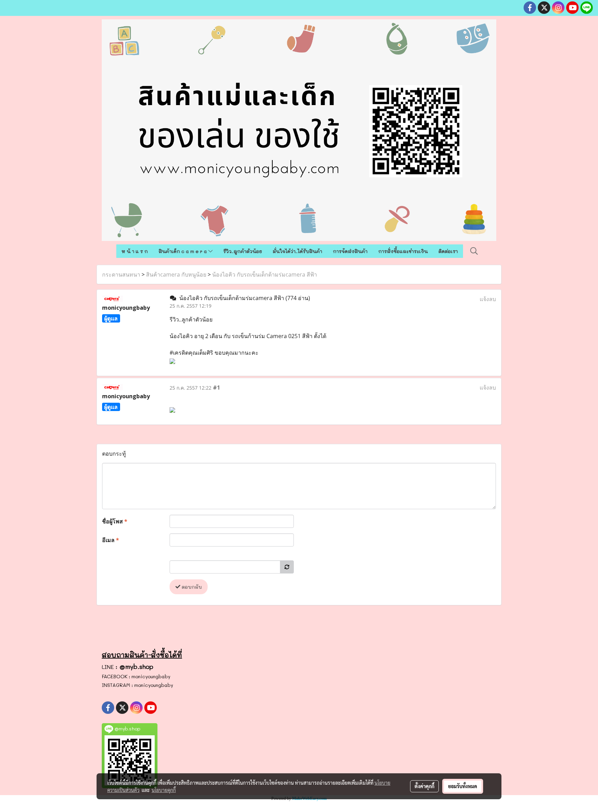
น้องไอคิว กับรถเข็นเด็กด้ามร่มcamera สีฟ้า (264, 274)
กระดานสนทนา (121, 274)
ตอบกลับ (191, 587)
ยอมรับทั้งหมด (462, 786)
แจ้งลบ (488, 299)
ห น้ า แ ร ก (134, 251)
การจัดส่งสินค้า (350, 251)
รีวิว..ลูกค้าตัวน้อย (242, 251)
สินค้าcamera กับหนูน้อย (176, 274)
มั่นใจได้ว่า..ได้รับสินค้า (297, 251)
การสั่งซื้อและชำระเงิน (403, 251)
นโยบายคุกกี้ (164, 790)
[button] (474, 251)
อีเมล (110, 540)
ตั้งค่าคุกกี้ (424, 786)
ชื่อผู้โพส (114, 521)
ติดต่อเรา (448, 251)
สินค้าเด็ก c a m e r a (183, 251)
